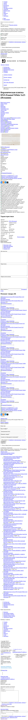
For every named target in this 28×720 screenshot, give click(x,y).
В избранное (4, 308)
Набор (2, 120)
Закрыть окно (4, 53)
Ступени (5, 607)
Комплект (3, 121)
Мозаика (5, 606)
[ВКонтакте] (1, 182)
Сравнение (11, 307)
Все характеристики (5, 152)
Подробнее (3, 306)
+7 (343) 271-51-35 (5, 25)
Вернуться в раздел (5, 117)
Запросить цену (13, 717)
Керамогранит (6, 603)
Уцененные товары (8, 617)
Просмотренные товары (6, 454)
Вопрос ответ (6, 10)
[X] (7, 182)
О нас (4, 14)
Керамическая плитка (8, 604)
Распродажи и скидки (8, 614)
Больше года (6, 248)
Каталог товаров (5, 64)
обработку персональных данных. (17, 42)
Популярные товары (8, 613)
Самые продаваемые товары (7, 453)
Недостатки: (4, 264)
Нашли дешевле (13, 177)
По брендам (6, 602)
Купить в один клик (7, 704)
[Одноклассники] (3, 182)
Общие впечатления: (6, 276)
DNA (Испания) (4, 154)
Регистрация (6, 19)
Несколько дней (7, 245)
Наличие (3, 129)
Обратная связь (4, 676)
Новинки (5, 612)
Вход (4, 18)
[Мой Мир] (5, 182)
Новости (5, 13)
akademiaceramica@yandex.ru (19, 652)
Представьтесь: (4, 289)
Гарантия (5, 9)
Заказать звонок (13, 25)
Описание (3, 123)
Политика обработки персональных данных (6, 667)
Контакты (5, 15)
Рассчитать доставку (17, 178)
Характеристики (5, 124)
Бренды (5, 6)
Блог (4, 12)
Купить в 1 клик (14, 175)
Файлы (2, 130)
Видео (2, 132)
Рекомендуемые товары (9, 616)
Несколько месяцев (8, 246)
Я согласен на (14, 42)
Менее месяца (6, 247)
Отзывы (5, 1)
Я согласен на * (14, 702)
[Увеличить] (11, 145)
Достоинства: (4, 251)
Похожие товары (5, 128)
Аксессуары (3, 125)
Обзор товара (4, 119)
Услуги (5, 4)
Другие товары (20, 237)
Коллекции (6, 5)
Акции (5, 3)
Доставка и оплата (7, 8)
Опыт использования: (6, 242)
